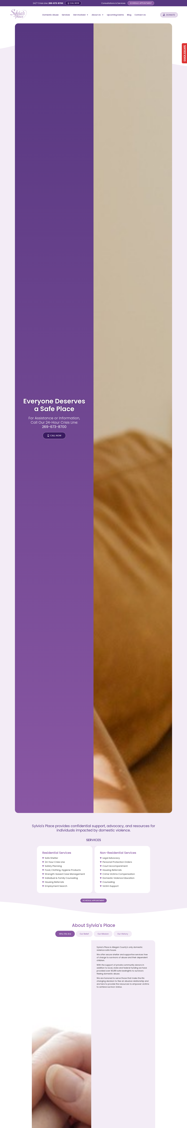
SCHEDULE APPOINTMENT (141, 3)
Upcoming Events (115, 14)
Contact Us (140, 14)
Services (66, 14)
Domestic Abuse (50, 14)
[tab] (65, 934)
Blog (129, 14)
